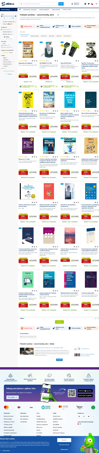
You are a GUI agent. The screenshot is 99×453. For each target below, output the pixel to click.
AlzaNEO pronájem (58, 419)
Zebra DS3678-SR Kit (66, 63)
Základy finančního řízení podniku (69, 293)
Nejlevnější (51, 36)
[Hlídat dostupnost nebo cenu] (34, 61)
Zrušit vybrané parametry (8, 71)
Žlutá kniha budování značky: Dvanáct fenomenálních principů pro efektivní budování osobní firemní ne (28, 115)
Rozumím (64, 440)
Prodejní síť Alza (8, 424)
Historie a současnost (42, 424)
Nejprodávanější (34, 36)
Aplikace (39, 435)
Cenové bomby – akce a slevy (30, 9)
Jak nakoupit (23, 421)
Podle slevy (43, 36)
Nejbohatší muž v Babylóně (25, 63)
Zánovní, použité (6, 47)
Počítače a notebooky (44, 9)
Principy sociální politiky (88, 293)
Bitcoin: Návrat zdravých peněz (89, 113)
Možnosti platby (8, 419)
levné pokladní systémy (35, 19)
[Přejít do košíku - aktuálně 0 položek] (96, 4)
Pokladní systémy (67, 9)
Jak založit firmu (85, 348)
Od (1, 16)
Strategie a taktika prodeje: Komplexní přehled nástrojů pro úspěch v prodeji (27, 294)
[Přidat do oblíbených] (32, 61)
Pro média (39, 433)
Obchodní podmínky (9, 430)
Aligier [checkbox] (4, 57)
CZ (80, 423)
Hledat (61, 3)
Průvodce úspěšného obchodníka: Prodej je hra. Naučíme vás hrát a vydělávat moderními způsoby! (48, 161)
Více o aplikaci (11, 397)
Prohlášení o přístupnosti (10, 433)
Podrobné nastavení (64, 444)
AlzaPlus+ (55, 421)
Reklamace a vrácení (9, 421)
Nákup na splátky (8, 427)
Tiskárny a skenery (56, 9)
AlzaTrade (55, 430)
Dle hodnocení (67, 36)
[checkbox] (8, 22)
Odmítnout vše (64, 449)
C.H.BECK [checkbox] (5, 66)
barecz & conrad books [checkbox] (8, 61)
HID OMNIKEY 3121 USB (46, 63)
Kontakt (38, 416)
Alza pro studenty (57, 427)
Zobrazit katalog (5, 9)
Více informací (6, 450)
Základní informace (42, 421)
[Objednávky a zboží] (85, 4)
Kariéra (38, 430)
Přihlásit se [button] (76, 4)
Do (15, 16)
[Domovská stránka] (20, 9)
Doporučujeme (24, 36)
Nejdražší (59, 36)
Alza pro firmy (56, 416)
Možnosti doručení (8, 416)
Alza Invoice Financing (58, 433)
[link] (8, 74)
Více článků (59, 359)
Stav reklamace (24, 419)
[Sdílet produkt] (58, 14)
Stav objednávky (24, 416)
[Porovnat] (36, 61)
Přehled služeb (7, 435)
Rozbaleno (5, 45)
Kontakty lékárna (41, 419)
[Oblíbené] (89, 4)
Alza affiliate (56, 424)
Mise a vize (39, 427)
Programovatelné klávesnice (29, 336)
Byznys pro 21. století (24, 159)
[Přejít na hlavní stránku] (8, 4)
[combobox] (38, 3)
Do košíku (33, 76)
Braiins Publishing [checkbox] (7, 64)
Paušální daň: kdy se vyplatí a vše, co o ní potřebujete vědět (49, 347)
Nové (4, 43)
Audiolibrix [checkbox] (5, 59)
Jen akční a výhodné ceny (8, 21)
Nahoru (22, 318)
